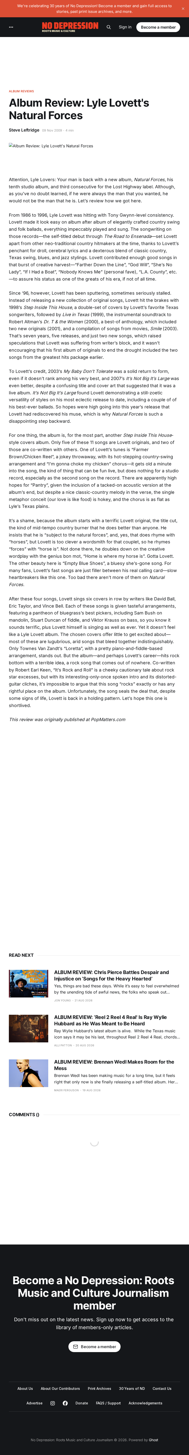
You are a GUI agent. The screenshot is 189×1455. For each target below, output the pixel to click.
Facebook (65, 1403)
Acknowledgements (145, 1403)
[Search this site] (108, 27)
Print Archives (99, 1388)
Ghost (153, 1440)
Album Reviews (21, 91)
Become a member (158, 27)
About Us (25, 1388)
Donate (82, 1403)
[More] (11, 27)
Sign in (125, 26)
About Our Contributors (60, 1388)
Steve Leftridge (24, 130)
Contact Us (162, 1388)
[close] (183, 9)
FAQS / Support (108, 1403)
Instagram (52, 1403)
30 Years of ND (132, 1388)
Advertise (35, 1403)
